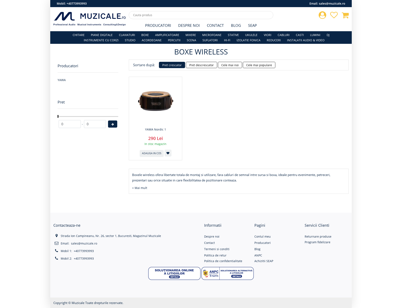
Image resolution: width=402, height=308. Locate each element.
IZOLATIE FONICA (248, 40)
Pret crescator (172, 65)
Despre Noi (189, 25)
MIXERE (191, 35)
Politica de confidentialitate (223, 261)
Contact (215, 25)
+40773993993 (77, 3)
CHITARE (79, 35)
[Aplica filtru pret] (112, 124)
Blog (236, 25)
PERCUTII (174, 40)
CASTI (300, 35)
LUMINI (315, 35)
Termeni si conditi (216, 249)
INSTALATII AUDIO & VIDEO (306, 40)
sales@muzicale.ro (332, 3)
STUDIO (130, 40)
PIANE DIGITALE (102, 35)
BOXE (145, 35)
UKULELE (251, 35)
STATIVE (233, 35)
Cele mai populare (259, 65)
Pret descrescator (201, 65)
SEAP (252, 25)
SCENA (191, 40)
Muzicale (78, 303)
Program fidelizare (317, 242)
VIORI (267, 35)
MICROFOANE (212, 35)
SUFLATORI (210, 40)
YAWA (62, 80)
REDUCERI (274, 40)
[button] (139, 188)
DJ (328, 35)
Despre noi (211, 236)
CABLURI (284, 35)
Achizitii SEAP (263, 261)
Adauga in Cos (151, 153)
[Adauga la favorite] (168, 153)
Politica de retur (215, 255)
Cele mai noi (230, 65)
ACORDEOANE (152, 40)
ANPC (258, 255)
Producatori (158, 25)
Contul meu (262, 236)
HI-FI (227, 40)
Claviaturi (127, 35)
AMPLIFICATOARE (167, 35)
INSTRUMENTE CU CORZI (101, 40)
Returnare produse (318, 236)
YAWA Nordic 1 (155, 129)
